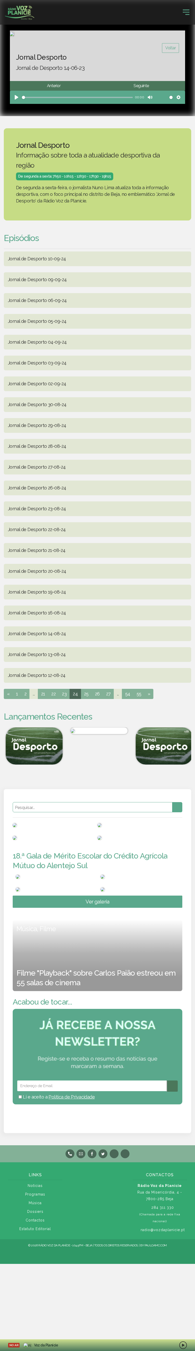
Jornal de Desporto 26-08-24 (37, 487)
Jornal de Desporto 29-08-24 (37, 425)
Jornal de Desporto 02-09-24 (37, 383)
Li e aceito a (58, 1097)
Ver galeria (97, 902)
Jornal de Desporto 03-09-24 (37, 362)
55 (139, 693)
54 (127, 693)
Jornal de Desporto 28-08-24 (37, 446)
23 (64, 693)
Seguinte (141, 85)
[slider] (77, 97)
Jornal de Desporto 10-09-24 (37, 258)
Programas (35, 1194)
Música (35, 1203)
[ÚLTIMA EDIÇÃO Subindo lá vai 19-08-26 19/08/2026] (97, 730)
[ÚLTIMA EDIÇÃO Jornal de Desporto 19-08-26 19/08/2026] (32, 746)
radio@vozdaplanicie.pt (163, 1230)
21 (43, 693)
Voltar (170, 47)
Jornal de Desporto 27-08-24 (37, 467)
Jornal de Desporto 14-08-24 (37, 633)
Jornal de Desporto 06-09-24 (37, 300)
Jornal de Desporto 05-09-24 (37, 321)
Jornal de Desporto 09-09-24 (37, 279)
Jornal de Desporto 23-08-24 (37, 508)
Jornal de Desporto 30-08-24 (37, 404)
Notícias (35, 1186)
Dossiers (35, 1212)
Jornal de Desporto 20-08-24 (37, 571)
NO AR (13, 1345)
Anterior (53, 85)
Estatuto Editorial (35, 1229)
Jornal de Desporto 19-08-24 (37, 592)
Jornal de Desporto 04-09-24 (37, 342)
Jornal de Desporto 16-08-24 (37, 612)
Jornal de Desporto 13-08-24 (37, 654)
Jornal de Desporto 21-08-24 (36, 550)
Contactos (35, 1220)
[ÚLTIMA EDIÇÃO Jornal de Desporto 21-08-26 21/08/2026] (162, 746)
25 (86, 693)
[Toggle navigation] (186, 12)
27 (108, 693)
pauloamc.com (155, 1245)
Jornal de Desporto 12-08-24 (36, 675)
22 (53, 693)
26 (97, 693)
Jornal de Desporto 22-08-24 (37, 529)
